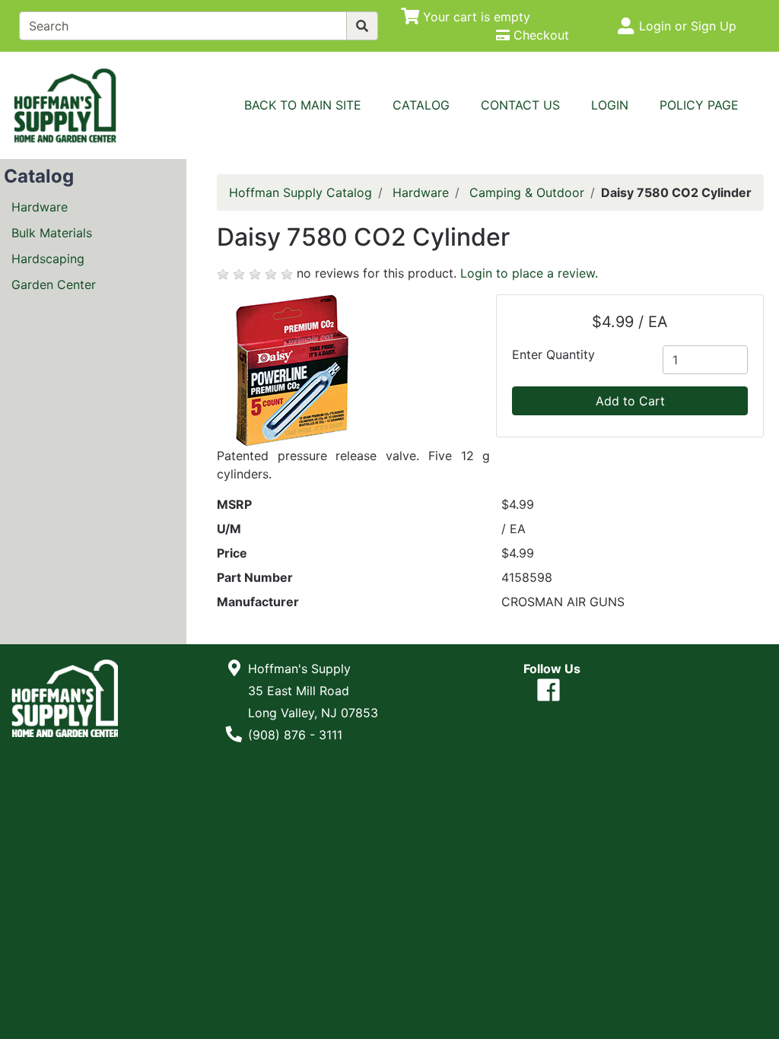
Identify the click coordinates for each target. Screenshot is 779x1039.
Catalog (421, 105)
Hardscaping (47, 258)
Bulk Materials (51, 232)
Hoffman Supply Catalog (300, 192)
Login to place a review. (529, 273)
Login (609, 105)
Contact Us (520, 105)
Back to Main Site (302, 105)
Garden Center (53, 284)
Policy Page (699, 105)
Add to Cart (630, 400)
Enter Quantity (553, 354)
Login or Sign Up (687, 25)
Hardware (39, 206)
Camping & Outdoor (526, 192)
